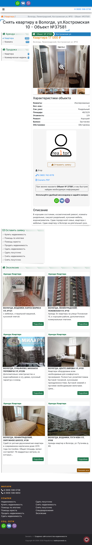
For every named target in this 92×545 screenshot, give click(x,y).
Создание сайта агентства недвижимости (51, 536)
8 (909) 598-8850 (11, 493)
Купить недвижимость (12, 504)
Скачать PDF (43, 180)
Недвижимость (8, 501)
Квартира (9, 16)
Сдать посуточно (44, 501)
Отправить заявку (62, 164)
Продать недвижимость (12, 513)
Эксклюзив (41, 513)
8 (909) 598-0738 (82, 9)
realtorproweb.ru (60, 541)
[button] (61, 65)
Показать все (83, 470)
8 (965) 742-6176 (45, 175)
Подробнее (38, 324)
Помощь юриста (9, 510)
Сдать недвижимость (11, 516)
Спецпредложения (44, 510)
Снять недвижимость (46, 504)
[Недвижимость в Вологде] (2, 16)
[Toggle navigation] (3, 9)
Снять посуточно (44, 507)
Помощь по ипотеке (10, 507)
